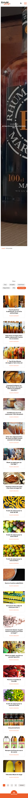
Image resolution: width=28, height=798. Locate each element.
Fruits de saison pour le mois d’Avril (14, 535)
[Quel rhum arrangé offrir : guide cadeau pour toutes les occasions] (14, 327)
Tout (5, 284)
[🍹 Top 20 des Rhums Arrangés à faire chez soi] (14, 353)
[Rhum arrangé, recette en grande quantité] (14, 647)
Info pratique (21, 288)
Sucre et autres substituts (14, 583)
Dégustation (6, 288)
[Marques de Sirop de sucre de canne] (14, 742)
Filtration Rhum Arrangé (14, 774)
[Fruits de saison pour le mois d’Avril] (14, 526)
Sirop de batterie (14, 728)
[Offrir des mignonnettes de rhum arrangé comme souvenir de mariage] (14, 428)
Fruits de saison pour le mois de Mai (14, 511)
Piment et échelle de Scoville (14, 680)
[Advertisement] (14, 264)
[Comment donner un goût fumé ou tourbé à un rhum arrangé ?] (14, 621)
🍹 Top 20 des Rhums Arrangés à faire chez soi (14, 362)
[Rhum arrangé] (6, 3)
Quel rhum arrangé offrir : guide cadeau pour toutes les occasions (14, 337)
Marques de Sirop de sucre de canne (14, 751)
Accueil (3, 248)
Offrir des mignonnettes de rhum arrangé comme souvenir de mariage (14, 438)
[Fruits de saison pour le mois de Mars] (14, 550)
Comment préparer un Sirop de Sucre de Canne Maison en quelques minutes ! (14, 388)
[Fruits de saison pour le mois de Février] (14, 695)
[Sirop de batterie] (14, 719)
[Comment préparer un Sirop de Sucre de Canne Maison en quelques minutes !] (14, 377)
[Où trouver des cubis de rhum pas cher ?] (14, 597)
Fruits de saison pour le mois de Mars (14, 559)
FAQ (14, 288)
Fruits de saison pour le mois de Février (14, 704)
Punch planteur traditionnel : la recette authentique (14, 311)
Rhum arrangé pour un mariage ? (14, 463)
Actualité (12, 284)
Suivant (22, 785)
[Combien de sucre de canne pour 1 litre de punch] (14, 404)
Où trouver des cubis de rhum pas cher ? (14, 606)
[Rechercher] (21, 3)
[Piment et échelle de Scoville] (14, 671)
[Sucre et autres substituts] (14, 575)
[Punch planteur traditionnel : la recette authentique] (14, 301)
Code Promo (21, 284)
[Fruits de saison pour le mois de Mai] (14, 502)
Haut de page (14, 794)
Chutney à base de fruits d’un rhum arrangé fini (14, 487)
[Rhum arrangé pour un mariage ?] (14, 454)
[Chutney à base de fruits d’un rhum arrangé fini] (14, 478)
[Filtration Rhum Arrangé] (14, 766)
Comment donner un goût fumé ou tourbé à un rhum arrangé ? (14, 631)
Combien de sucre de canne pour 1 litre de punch (14, 413)
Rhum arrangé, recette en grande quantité (14, 656)
